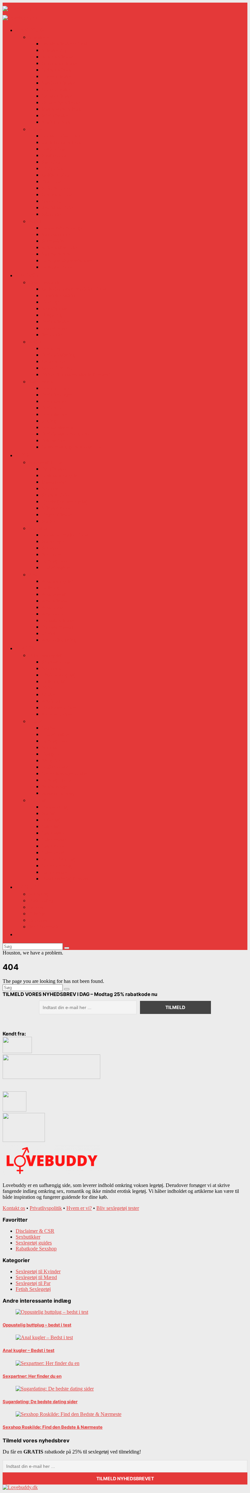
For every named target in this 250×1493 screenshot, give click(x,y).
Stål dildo (51, 214)
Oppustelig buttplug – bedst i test (37, 1324)
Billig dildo (53, 168)
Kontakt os (14, 1208)
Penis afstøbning (58, 354)
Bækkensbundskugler (64, 227)
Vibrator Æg (54, 50)
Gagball (50, 727)
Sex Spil (50, 521)
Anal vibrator (55, 600)
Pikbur (48, 687)
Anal (33, 574)
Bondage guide (57, 780)
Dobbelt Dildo (56, 174)
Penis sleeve (54, 401)
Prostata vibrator (58, 620)
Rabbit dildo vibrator (63, 142)
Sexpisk (49, 747)
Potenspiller (53, 440)
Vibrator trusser (57, 508)
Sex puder (52, 554)
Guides (36, 907)
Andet (35, 221)
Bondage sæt (55, 560)
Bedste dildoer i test (62, 135)
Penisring (51, 348)
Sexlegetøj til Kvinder (38, 1271)
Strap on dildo (56, 661)
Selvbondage (55, 786)
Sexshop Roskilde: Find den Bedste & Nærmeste (53, 1427)
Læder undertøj (57, 865)
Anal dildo (52, 607)
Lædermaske (54, 872)
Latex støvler (54, 832)
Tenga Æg (52, 315)
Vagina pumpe (56, 253)
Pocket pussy (55, 328)
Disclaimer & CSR (35, 1231)
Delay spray (54, 361)
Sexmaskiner (54, 240)
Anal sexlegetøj (57, 581)
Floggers (50, 753)
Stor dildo (52, 161)
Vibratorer (39, 37)
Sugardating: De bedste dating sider (40, 1401)
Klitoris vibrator (58, 56)
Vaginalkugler (56, 234)
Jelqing (49, 420)
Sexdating (39, 894)
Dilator (49, 694)
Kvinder (33, 30)
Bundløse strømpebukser (67, 260)
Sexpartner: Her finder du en (32, 1376)
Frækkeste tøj (55, 806)
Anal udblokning (59, 639)
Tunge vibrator (57, 76)
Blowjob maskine (59, 295)
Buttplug (50, 587)
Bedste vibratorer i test (64, 43)
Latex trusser (54, 846)
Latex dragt (53, 852)
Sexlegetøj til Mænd (36, 1277)
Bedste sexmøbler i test (65, 534)
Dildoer (36, 129)
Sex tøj (48, 813)
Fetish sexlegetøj (45, 655)
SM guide (51, 760)
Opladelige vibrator (61, 102)
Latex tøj (50, 826)
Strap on (50, 488)
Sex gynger (53, 541)
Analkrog (51, 701)
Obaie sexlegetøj (58, 674)
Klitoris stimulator (60, 247)
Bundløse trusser (59, 267)
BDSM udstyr (55, 766)
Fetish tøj (51, 819)
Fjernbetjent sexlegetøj (64, 501)
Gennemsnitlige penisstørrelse (72, 446)
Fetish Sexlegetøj (33, 1289)
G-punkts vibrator (60, 63)
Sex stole (51, 547)
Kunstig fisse (55, 308)
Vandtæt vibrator (59, 82)
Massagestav (54, 481)
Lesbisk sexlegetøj (60, 475)
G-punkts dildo (57, 194)
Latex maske (54, 839)
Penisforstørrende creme (66, 433)
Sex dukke (52, 334)
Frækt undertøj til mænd (66, 878)
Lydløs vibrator (57, 95)
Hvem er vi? (79, 1208)
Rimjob (49, 633)
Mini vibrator (55, 115)
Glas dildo (52, 201)
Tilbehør (37, 913)
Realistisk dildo (57, 207)
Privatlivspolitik (46, 1208)
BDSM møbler (56, 567)
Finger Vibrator (57, 514)
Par (25, 455)
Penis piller (53, 407)
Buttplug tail (54, 681)
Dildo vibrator (56, 89)
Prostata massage (59, 626)
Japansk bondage (59, 793)
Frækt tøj (38, 800)
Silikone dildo (56, 188)
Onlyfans (38, 920)
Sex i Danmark (44, 926)
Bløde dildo (53, 148)
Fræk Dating (41, 900)
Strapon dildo (55, 494)
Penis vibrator (56, 321)
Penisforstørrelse (58, 427)
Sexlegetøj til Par (45, 462)
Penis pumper (55, 388)
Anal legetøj (54, 594)
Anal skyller (54, 613)
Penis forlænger (57, 394)
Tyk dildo (51, 181)
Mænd (29, 275)
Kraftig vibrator (57, 122)
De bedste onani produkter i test (74, 288)
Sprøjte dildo (55, 155)
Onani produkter (45, 282)
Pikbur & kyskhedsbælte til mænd (76, 374)
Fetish (30, 648)
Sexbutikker (28, 1237)
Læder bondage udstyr (64, 773)
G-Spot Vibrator (58, 69)
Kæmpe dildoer (57, 714)
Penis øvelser (55, 414)
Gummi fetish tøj (59, 859)
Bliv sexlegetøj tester (117, 1208)
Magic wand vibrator (63, 108)
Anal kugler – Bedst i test (28, 1350)
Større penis (41, 381)
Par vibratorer (55, 468)
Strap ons (51, 668)
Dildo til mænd (57, 367)
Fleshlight (52, 301)
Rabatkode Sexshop (36, 1248)
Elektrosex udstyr (59, 707)
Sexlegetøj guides (34, 1242)
